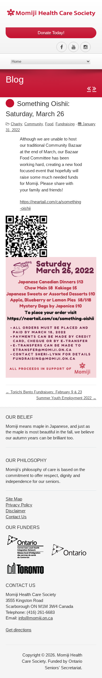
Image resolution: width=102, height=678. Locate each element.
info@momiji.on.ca (35, 618)
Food (49, 124)
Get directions (18, 629)
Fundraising (65, 124)
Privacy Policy (19, 504)
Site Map (14, 498)
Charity (16, 124)
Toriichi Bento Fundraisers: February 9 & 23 (44, 392)
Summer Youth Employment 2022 (66, 398)
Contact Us (16, 516)
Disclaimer (16, 510)
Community (33, 124)
